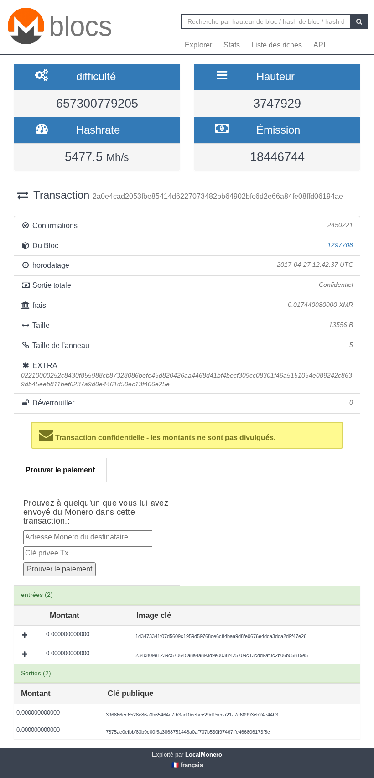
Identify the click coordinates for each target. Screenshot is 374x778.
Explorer (198, 45)
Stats (231, 45)
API (319, 45)
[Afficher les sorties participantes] (25, 635)
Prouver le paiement (60, 470)
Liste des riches (276, 45)
